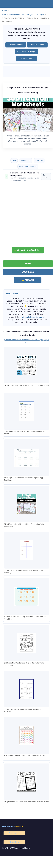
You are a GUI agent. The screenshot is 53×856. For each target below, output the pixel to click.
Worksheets (12, 826)
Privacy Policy (14, 842)
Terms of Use (14, 833)
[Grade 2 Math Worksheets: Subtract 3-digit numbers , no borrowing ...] (26, 411)
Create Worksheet (16, 45)
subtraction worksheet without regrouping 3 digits (23, 14)
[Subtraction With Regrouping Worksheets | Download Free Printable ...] (26, 596)
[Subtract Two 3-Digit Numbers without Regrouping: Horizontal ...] (26, 689)
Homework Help (37, 45)
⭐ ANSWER (28, 280)
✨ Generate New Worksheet (27, 250)
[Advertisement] (26, 215)
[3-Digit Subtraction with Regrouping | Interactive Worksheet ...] (26, 735)
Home (4, 11)
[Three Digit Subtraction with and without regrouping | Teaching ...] (26, 458)
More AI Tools (26, 58)
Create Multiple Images (26, 51)
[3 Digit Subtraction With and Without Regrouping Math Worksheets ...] (26, 504)
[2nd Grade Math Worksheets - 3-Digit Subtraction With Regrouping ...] (26, 643)
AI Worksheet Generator (34, 317)
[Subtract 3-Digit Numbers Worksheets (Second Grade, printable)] (26, 550)
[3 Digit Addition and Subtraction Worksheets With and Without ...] (26, 365)
